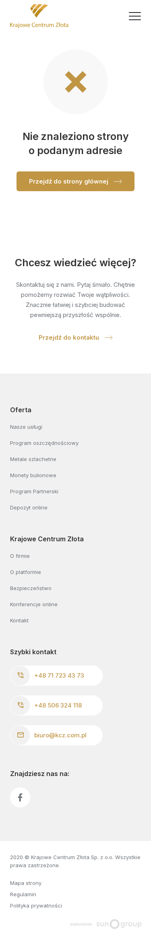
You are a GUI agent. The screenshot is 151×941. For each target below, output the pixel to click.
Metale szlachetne (33, 459)
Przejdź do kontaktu (70, 337)
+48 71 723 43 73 (59, 675)
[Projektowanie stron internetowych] (105, 923)
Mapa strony (25, 883)
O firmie (20, 556)
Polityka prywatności (36, 905)
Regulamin (23, 894)
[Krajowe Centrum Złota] (39, 16)
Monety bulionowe (33, 475)
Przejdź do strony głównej (69, 181)
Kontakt (19, 620)
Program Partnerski (34, 491)
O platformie (25, 572)
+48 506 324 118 (58, 705)
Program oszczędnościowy (44, 443)
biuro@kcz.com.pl (60, 735)
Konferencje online (34, 604)
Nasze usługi (26, 427)
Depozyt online (29, 507)
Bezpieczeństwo (31, 588)
